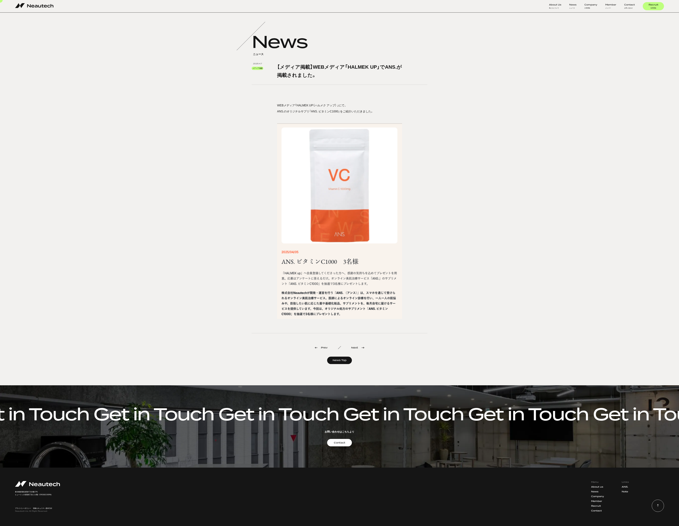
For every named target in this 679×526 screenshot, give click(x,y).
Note (625, 491)
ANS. (625, 486)
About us (597, 486)
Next (354, 348)
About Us (555, 6)
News (572, 6)
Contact (629, 6)
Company (590, 6)
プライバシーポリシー (23, 508)
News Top (339, 360)
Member (610, 6)
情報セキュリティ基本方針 (42, 508)
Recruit (653, 6)
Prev (324, 348)
